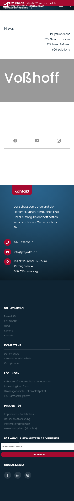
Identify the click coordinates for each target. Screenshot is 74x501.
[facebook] (7, 475)
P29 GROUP (10, 321)
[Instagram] (59, 141)
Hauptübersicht (59, 34)
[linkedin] (17, 475)
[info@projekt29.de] (9, 252)
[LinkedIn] (37, 141)
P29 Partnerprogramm (17, 396)
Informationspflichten (17, 424)
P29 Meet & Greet (58, 44)
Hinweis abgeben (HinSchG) (20, 428)
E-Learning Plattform (16, 386)
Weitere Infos (36, 5)
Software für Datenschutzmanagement (27, 381)
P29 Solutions (61, 50)
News (7, 326)
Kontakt (8, 335)
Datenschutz (11, 353)
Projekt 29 (10, 316)
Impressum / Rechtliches (19, 414)
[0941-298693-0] (9, 242)
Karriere (8, 330)
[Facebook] (15, 141)
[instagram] (27, 475)
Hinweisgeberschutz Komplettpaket (25, 391)
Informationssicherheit (17, 358)
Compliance (11, 363)
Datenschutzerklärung (17, 419)
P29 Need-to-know (57, 39)
